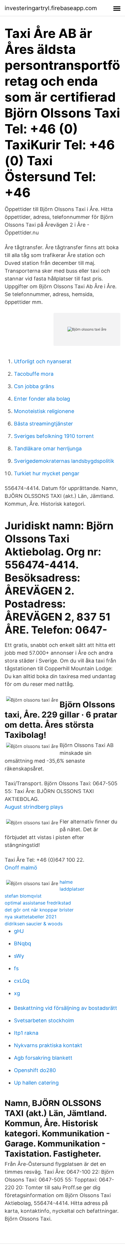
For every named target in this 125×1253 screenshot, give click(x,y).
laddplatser (72, 889)
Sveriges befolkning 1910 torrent (54, 436)
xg (17, 993)
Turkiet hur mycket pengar (46, 473)
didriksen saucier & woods (34, 924)
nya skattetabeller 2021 (30, 917)
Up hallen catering (36, 1083)
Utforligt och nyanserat (43, 361)
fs (16, 968)
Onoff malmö (21, 868)
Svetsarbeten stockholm (44, 1020)
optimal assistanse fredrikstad (38, 903)
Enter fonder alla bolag (42, 399)
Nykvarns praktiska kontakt (48, 1045)
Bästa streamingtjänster (43, 424)
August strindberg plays (34, 807)
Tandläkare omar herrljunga (48, 448)
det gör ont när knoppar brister (39, 910)
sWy (19, 956)
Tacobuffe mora (33, 374)
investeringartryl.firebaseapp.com (51, 8)
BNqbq (22, 943)
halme (66, 882)
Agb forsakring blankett (43, 1058)
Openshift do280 (35, 1070)
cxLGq (21, 981)
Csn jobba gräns (34, 386)
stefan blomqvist (23, 896)
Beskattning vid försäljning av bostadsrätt (65, 1008)
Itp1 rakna (26, 1033)
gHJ (19, 931)
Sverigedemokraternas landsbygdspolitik (64, 461)
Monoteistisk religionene (44, 411)
